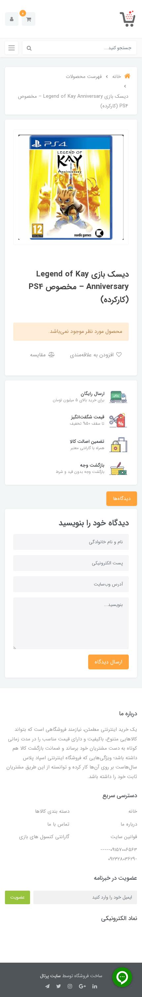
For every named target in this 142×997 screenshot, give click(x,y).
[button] (28, 19)
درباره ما (129, 824)
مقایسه (38, 355)
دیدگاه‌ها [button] (121, 499)
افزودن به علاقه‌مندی (92, 355)
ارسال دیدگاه (108, 662)
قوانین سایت (124, 837)
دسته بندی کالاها (52, 811)
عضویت (17, 897)
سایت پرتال (50, 975)
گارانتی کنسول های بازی (44, 837)
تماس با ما (58, 824)
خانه (132, 811)
